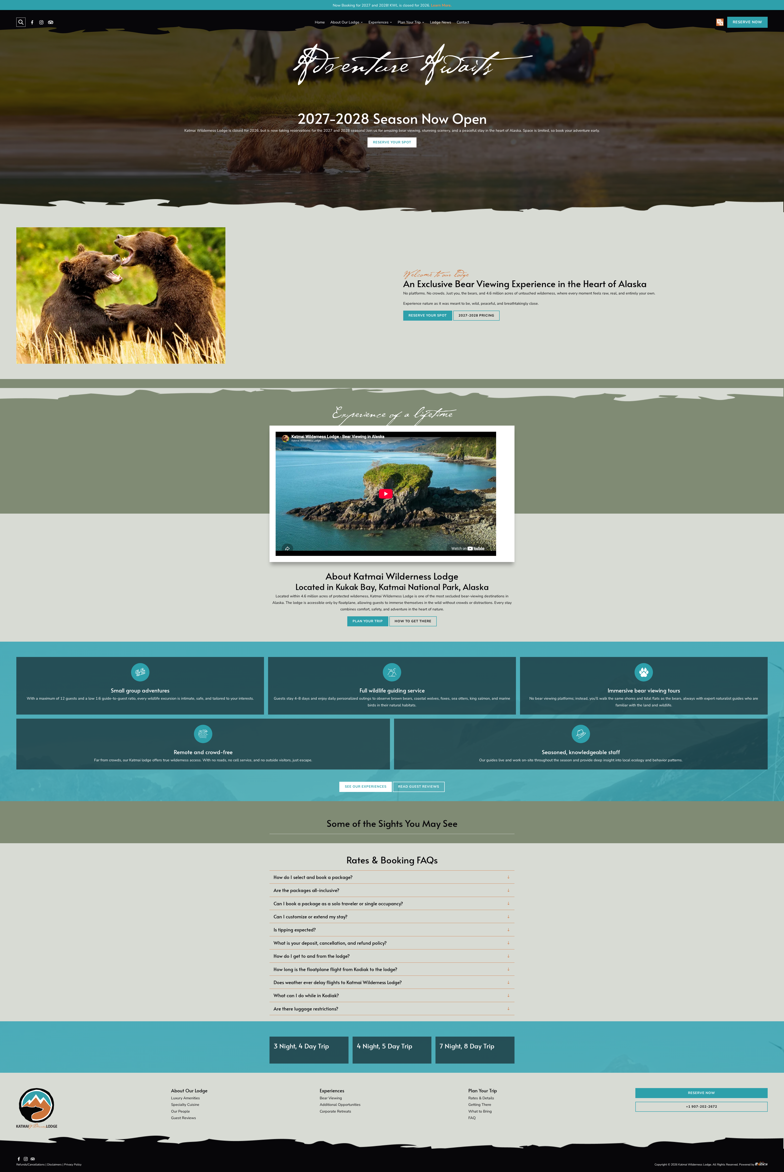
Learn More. (441, 5)
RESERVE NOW (747, 22)
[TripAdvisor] (50, 22)
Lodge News (440, 22)
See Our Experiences (365, 786)
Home (320, 22)
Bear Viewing (331, 1098)
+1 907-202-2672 (701, 1106)
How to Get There (413, 621)
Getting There (479, 1104)
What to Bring (480, 1111)
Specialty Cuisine (185, 1104)
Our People (180, 1111)
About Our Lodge (344, 22)
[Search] (21, 22)
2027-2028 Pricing (476, 315)
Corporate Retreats (335, 1111)
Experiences (379, 22)
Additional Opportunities (340, 1104)
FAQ (472, 1117)
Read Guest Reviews (418, 786)
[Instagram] (41, 22)
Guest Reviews (183, 1117)
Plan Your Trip (409, 22)
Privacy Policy (72, 1164)
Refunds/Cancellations (30, 1164)
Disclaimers (54, 1164)
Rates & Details (481, 1098)
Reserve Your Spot (392, 142)
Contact (463, 22)
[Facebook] (32, 22)
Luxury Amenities (185, 1098)
